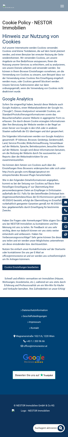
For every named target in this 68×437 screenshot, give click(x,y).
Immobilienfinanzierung (65, 234)
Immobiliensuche (65, 226)
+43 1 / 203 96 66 (65, 210)
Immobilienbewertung (65, 218)
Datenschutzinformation (35, 310)
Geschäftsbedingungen (34, 316)
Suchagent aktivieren (46, 428)
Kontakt (34, 328)
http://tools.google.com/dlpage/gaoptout (24, 171)
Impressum (34, 322)
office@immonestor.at (35, 346)
